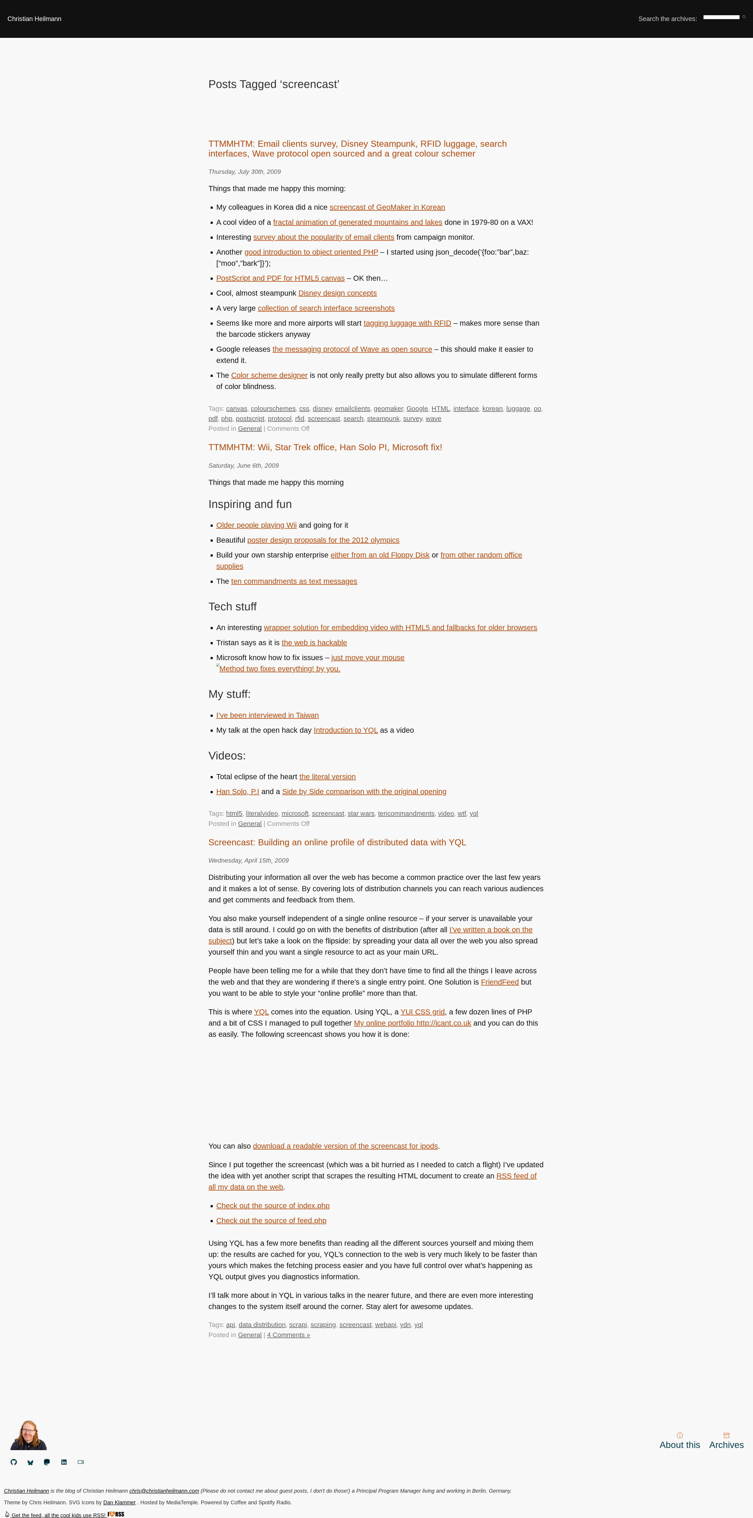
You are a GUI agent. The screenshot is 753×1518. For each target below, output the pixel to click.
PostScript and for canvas (280, 278)
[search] (744, 17)
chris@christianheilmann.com (164, 1491)
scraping (323, 1324)
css (304, 408)
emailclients (352, 408)
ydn (405, 1324)
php (226, 418)
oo (537, 408)
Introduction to (346, 730)
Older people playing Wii (256, 525)
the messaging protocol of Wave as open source (352, 349)
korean (492, 408)
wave (433, 418)
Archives (726, 1445)
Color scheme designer (269, 375)
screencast (324, 418)
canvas (236, 408)
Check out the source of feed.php (271, 1220)
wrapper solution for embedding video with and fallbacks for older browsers (400, 627)
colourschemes (273, 408)
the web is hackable (314, 643)
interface (466, 408)
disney (322, 408)
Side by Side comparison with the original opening (364, 791)
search (354, 418)
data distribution (262, 1324)
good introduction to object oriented (311, 252)
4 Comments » (288, 1335)
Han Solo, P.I (237, 791)
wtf (462, 813)
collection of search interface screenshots (326, 308)
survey (412, 418)
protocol (280, 418)
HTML (441, 408)
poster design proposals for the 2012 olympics (323, 540)
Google (417, 408)
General (250, 428)
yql (474, 813)
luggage (518, 408)
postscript (250, 418)
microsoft (295, 813)
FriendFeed (500, 982)
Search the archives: (667, 18)
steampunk (383, 418)
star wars (361, 813)
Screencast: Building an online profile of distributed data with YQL (337, 842)
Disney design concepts (337, 293)
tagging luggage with (407, 323)
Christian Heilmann (34, 18)
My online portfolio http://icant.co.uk (412, 1023)
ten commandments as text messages (294, 581)
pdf (213, 418)
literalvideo (262, 813)
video (446, 813)
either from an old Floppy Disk (380, 555)
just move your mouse (368, 657)
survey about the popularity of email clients (323, 237)
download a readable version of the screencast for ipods (345, 1146)
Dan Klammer (119, 1502)
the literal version (327, 777)
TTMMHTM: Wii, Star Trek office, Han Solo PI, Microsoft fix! (325, 447)
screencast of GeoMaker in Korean (387, 207)
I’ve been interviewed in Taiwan (267, 715)
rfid (299, 418)
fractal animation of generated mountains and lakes (357, 222)
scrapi (298, 1324)
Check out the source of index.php (273, 1206)
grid (423, 1012)
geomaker (388, 408)
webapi (386, 1324)
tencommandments (406, 813)
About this (680, 1445)
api (230, 1324)
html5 (234, 813)
